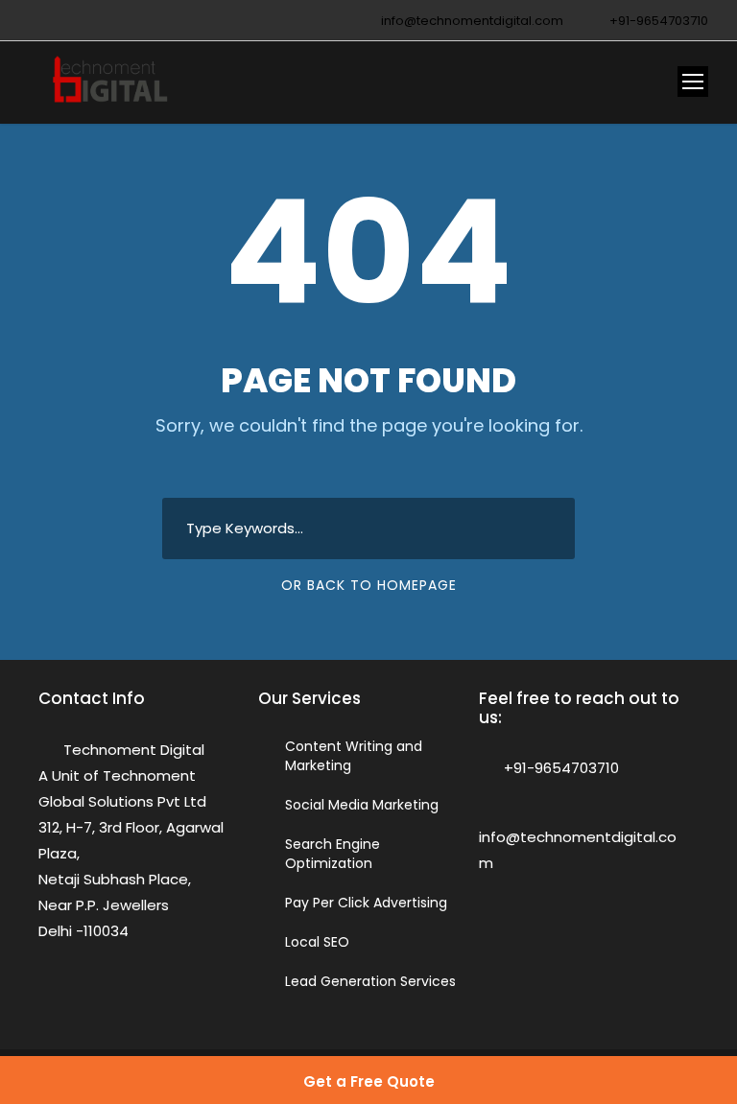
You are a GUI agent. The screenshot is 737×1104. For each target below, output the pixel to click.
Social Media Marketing (362, 804)
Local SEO (317, 941)
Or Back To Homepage (369, 585)
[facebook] (42, 21)
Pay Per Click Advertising (366, 902)
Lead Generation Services (370, 981)
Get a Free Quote (369, 1081)
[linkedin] (70, 21)
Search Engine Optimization (332, 853)
